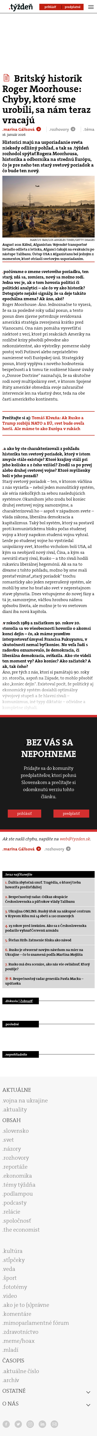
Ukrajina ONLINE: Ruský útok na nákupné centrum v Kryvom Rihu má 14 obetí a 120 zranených (48, 913)
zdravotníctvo (21, 1332)
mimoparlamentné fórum (36, 1323)
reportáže (16, 1167)
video (10, 1296)
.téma (88, 129)
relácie (12, 1212)
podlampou (18, 1194)
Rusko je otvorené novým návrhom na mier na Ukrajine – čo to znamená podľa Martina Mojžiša (44, 952)
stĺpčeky (14, 1260)
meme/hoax (19, 1341)
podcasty (15, 1203)
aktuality (15, 1109)
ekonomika (18, 1176)
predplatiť (71, 813)
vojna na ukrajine (25, 1100)
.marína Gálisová (19, 129)
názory (12, 1149)
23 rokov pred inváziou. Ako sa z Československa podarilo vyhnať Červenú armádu (45, 928)
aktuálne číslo (21, 1371)
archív (11, 1380)
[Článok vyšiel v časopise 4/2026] (7, 78)
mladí (11, 1350)
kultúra (13, 1251)
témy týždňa (20, 1185)
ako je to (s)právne (26, 1305)
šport (10, 1278)
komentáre (17, 1314)
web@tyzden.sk (75, 839)
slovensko (16, 1131)
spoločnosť (17, 1221)
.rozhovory (59, 129)
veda (9, 1269)
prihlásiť (24, 813)
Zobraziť (26, 1001)
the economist (22, 1229)
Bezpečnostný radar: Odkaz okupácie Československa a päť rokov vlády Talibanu (40, 899)
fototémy (15, 1287)
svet (9, 1140)
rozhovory (16, 1158)
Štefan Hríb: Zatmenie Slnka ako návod (38, 940)
